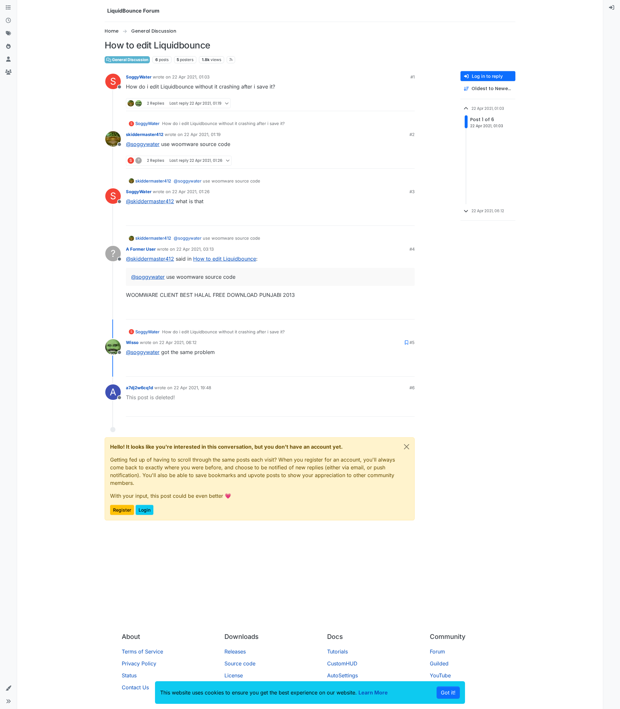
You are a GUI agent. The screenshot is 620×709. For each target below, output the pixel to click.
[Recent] (8, 21)
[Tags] (8, 33)
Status (129, 675)
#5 (412, 342)
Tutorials (337, 651)
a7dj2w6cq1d (139, 387)
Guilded (439, 663)
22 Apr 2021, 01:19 (202, 134)
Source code (239, 663)
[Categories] (8, 8)
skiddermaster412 (144, 134)
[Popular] (8, 46)
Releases (235, 651)
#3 (412, 191)
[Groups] (8, 72)
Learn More (373, 692)
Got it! (448, 692)
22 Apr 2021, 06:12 (178, 342)
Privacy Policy (139, 663)
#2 (412, 134)
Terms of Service (142, 651)
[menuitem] (611, 8)
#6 (412, 387)
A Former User (141, 249)
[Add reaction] (386, 103)
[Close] (406, 447)
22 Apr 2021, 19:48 (192, 387)
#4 (412, 249)
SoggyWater (138, 76)
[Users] (8, 59)
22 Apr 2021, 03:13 (195, 249)
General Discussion (129, 59)
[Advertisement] (310, 579)
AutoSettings (342, 675)
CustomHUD (342, 663)
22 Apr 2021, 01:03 (191, 76)
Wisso (132, 342)
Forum (437, 651)
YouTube (440, 675)
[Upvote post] (399, 103)
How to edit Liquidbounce (224, 258)
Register (122, 510)
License (233, 675)
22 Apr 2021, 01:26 (191, 191)
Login (144, 510)
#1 (412, 76)
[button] (8, 688)
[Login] (611, 8)
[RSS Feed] (231, 59)
